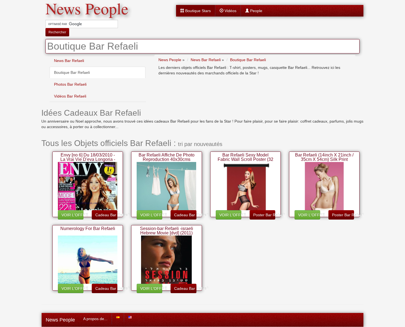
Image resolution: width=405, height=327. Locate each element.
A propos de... (95, 319)
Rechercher (57, 32)
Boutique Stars (197, 11)
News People (60, 320)
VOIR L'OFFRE (72, 215)
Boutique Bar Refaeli (72, 72)
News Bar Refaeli (69, 60)
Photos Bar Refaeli (70, 84)
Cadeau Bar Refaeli (106, 215)
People (255, 11)
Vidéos (229, 11)
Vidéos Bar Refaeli (70, 96)
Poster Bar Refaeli (264, 215)
